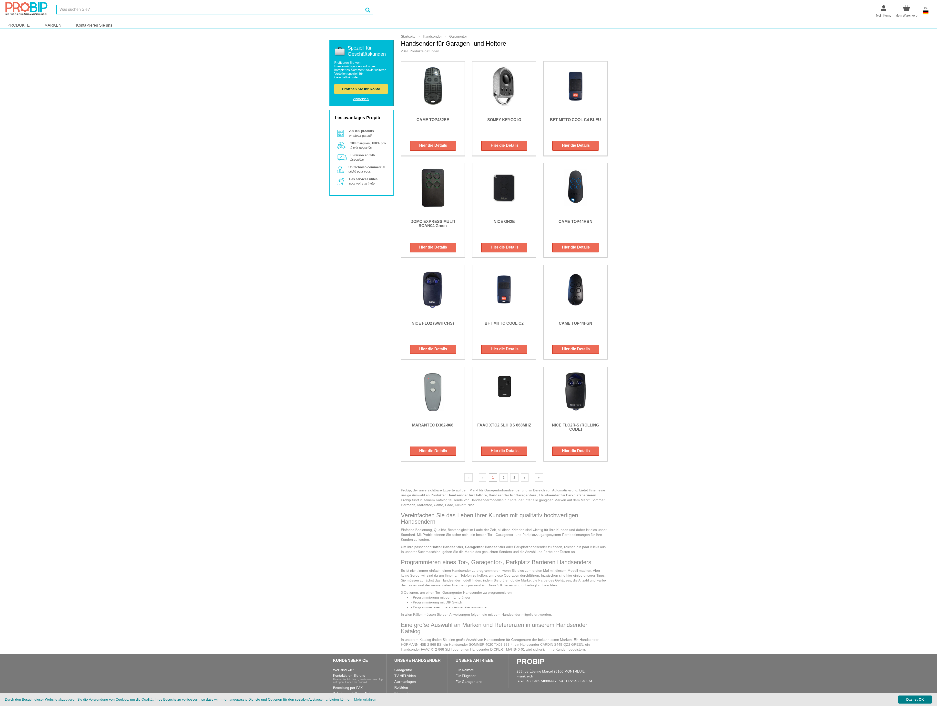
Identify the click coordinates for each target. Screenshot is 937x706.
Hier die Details (433, 145)
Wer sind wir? (343, 670)
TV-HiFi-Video (405, 676)
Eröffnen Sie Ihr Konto (361, 89)
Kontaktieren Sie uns (94, 25)
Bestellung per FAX (348, 688)
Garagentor (403, 670)
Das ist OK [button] (915, 699)
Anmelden (361, 99)
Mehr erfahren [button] (365, 699)
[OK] (367, 9)
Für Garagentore (469, 682)
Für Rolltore (465, 670)
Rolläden (401, 687)
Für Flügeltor (466, 676)
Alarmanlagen (405, 682)
